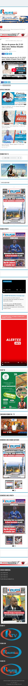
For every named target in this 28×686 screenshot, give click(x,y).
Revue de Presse (7, 29)
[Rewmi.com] (9, 11)
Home (2, 29)
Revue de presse (6, 85)
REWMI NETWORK (20, 680)
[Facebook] (12, 682)
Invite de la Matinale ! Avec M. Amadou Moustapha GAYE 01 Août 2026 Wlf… (13, 107)
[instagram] (16, 682)
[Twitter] (13, 682)
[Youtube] (15, 682)
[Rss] (11, 682)
